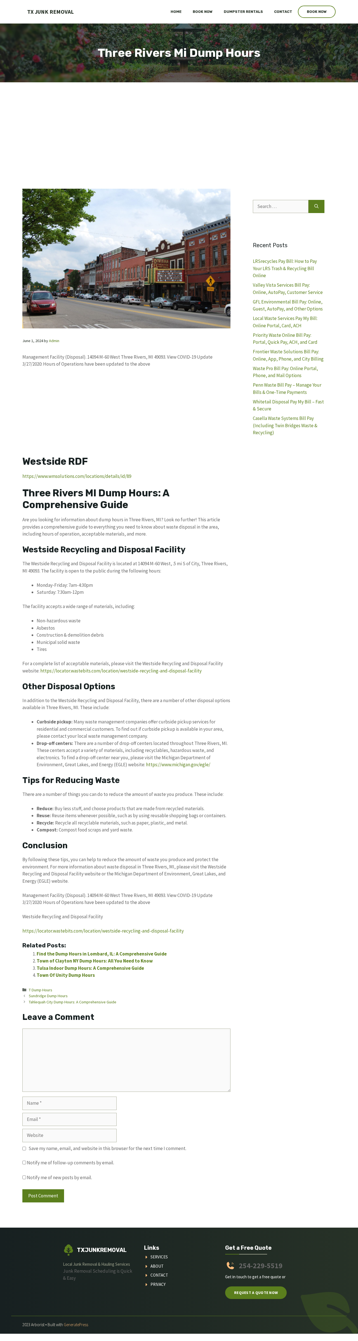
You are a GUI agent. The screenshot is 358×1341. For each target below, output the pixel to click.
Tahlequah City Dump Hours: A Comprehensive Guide (72, 1001)
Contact (283, 12)
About (157, 1266)
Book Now (203, 12)
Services (159, 1257)
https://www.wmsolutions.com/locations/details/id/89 (76, 476)
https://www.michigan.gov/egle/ (178, 764)
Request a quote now (256, 1292)
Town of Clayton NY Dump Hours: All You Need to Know (95, 961)
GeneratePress (76, 1324)
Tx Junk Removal (50, 11)
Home (176, 12)
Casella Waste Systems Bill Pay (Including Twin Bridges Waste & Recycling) (285, 425)
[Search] (316, 206)
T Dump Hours (40, 989)
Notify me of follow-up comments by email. (70, 1163)
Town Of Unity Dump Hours (66, 975)
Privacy (158, 1284)
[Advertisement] (179, 124)
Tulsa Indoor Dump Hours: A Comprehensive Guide (90, 968)
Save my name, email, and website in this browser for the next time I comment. (107, 1148)
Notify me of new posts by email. (59, 1177)
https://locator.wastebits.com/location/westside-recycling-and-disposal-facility (121, 671)
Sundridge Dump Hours (48, 995)
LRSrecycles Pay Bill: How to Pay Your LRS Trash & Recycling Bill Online (285, 268)
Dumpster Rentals (243, 12)
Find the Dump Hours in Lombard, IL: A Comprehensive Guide (102, 954)
